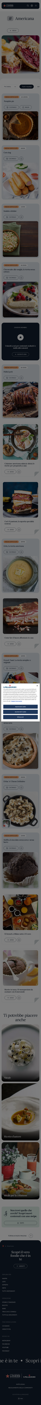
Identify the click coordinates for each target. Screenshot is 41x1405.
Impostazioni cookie (20, 706)
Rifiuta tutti (20, 717)
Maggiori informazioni (16, 701)
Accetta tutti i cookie (20, 711)
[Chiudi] (37, 686)
